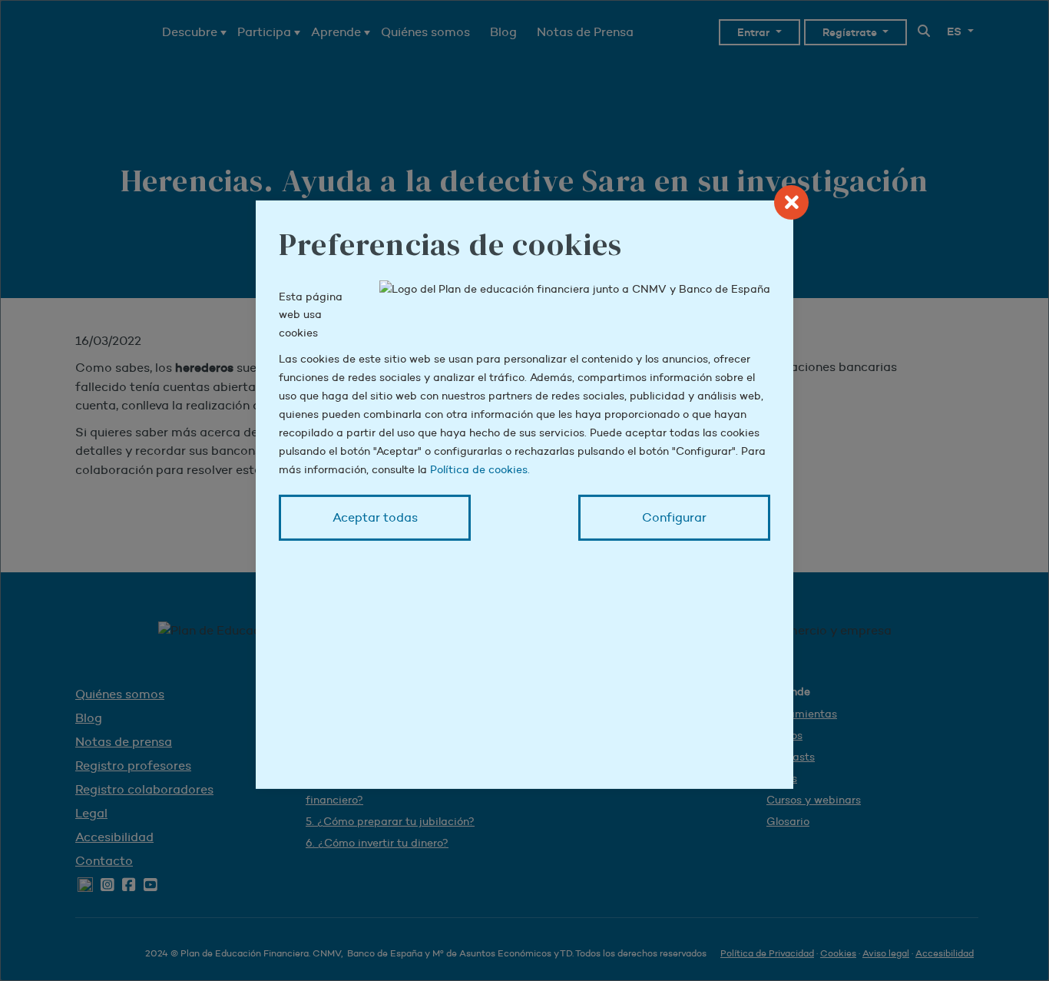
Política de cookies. (480, 469)
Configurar (674, 517)
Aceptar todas (375, 517)
